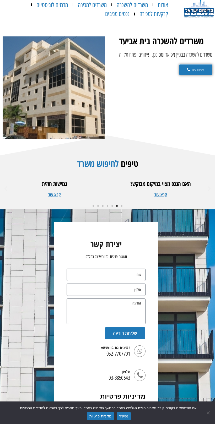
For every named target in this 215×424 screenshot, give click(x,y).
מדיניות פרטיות (123, 396)
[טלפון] (140, 375)
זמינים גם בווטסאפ (115, 347)
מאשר (123, 416)
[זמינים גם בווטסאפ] (140, 351)
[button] (160, 194)
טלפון (126, 371)
